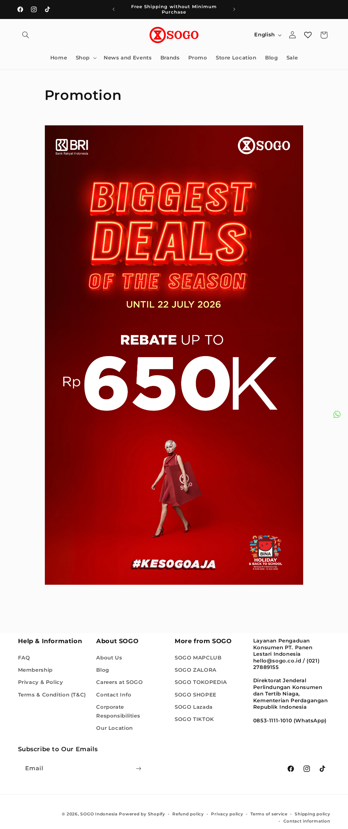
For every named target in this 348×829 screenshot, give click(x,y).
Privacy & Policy (40, 682)
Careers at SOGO (119, 682)
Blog (102, 670)
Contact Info (114, 695)
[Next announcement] (234, 9)
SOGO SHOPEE (195, 695)
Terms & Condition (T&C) (52, 695)
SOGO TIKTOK (194, 719)
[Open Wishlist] (308, 35)
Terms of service (269, 814)
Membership (35, 670)
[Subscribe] (138, 768)
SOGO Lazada (194, 707)
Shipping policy (312, 814)
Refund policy (188, 814)
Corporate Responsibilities (118, 711)
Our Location (114, 728)
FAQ (24, 658)
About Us (109, 658)
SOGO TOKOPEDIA (201, 682)
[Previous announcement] (113, 9)
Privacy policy (227, 814)
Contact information (306, 821)
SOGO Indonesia (98, 814)
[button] (26, 35)
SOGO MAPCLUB (198, 658)
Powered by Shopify (142, 814)
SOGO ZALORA (195, 670)
